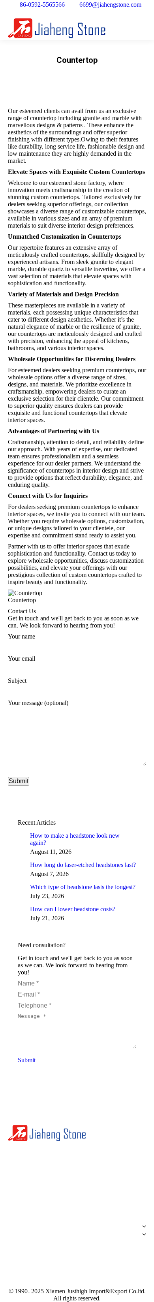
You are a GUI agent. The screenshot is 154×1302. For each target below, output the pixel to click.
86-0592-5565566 (42, 4)
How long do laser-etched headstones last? (83, 864)
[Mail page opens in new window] (73, 1197)
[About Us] (77, 1228)
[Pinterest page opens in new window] (49, 1197)
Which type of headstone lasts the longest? (82, 887)
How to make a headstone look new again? (75, 839)
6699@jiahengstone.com (110, 4)
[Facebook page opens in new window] (14, 1197)
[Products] (77, 1236)
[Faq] (77, 1246)
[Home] (77, 1223)
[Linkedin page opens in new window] (37, 1197)
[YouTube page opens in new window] (26, 1197)
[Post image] (21, 835)
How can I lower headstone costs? (72, 909)
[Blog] (77, 1242)
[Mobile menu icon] (141, 28)
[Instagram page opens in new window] (61, 1197)
